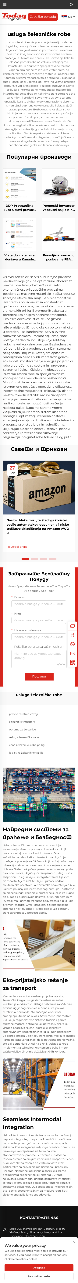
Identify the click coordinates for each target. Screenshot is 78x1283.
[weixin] (72, 662)
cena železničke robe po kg (27, 745)
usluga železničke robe (24, 737)
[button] (25, 559)
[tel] (72, 635)
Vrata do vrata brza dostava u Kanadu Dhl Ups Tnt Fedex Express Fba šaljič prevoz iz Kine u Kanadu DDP (19, 257)
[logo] (14, 16)
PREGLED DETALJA (20, 184)
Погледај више (17, 546)
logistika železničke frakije (26, 752)
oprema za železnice (22, 729)
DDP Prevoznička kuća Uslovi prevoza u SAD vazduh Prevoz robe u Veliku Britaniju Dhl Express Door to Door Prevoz (19, 208)
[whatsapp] (72, 644)
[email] (72, 653)
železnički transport (22, 721)
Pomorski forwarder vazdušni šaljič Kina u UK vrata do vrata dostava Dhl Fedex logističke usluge (59, 208)
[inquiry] (72, 626)
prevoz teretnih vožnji (23, 714)
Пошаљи (39, 676)
